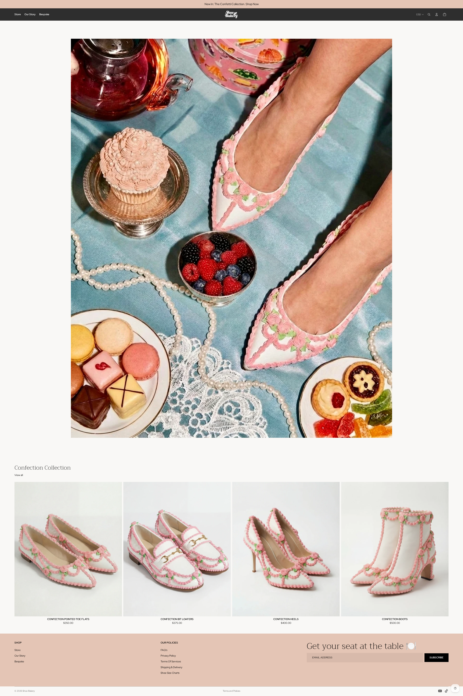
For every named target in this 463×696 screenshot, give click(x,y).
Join (231, 427)
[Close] (281, 258)
